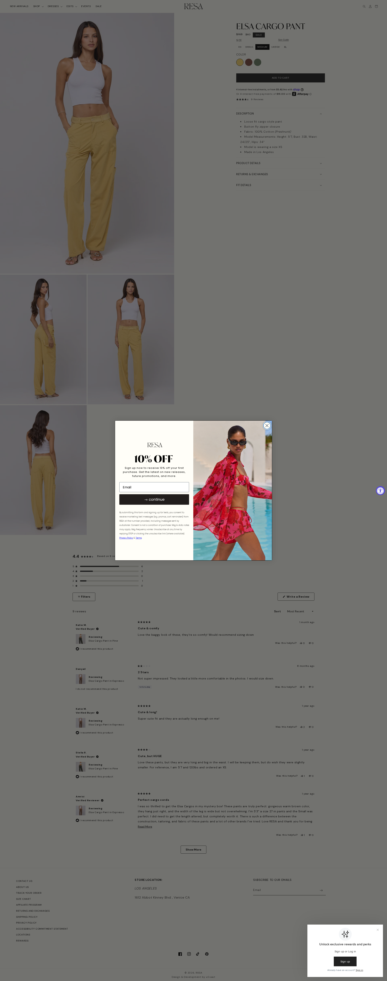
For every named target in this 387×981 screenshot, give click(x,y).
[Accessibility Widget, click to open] (380, 490)
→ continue (154, 499)
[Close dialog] (266, 425)
